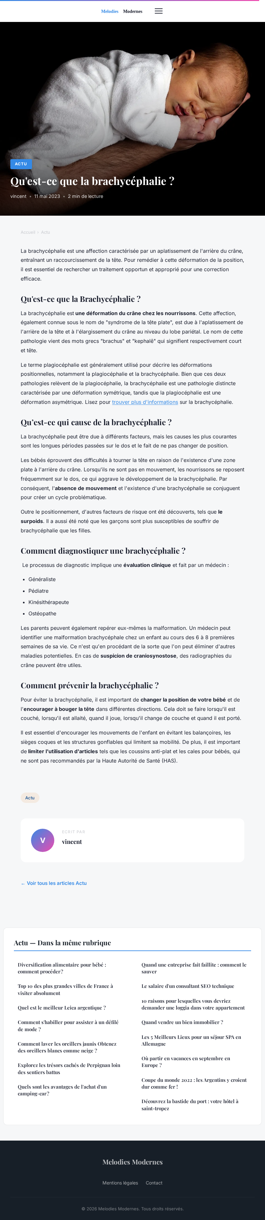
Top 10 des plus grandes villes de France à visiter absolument (65, 989)
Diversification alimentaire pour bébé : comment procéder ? (62, 968)
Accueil (28, 232)
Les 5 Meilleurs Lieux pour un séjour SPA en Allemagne (191, 1040)
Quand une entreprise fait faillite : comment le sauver (194, 968)
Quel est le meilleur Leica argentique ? (62, 1007)
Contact (154, 1182)
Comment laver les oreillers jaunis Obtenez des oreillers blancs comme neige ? (67, 1047)
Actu (21, 163)
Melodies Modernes (132, 1161)
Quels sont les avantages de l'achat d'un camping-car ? (62, 1090)
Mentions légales (120, 1182)
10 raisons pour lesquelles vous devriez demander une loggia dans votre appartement (193, 1004)
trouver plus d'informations (145, 402)
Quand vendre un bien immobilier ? (182, 1022)
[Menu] (158, 11)
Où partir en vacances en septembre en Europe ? (186, 1061)
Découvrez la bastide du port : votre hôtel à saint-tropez (190, 1104)
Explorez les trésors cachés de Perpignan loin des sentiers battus (69, 1068)
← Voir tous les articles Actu (54, 883)
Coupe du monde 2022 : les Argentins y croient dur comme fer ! (194, 1083)
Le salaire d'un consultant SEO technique (188, 986)
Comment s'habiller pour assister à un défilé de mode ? (68, 1025)
